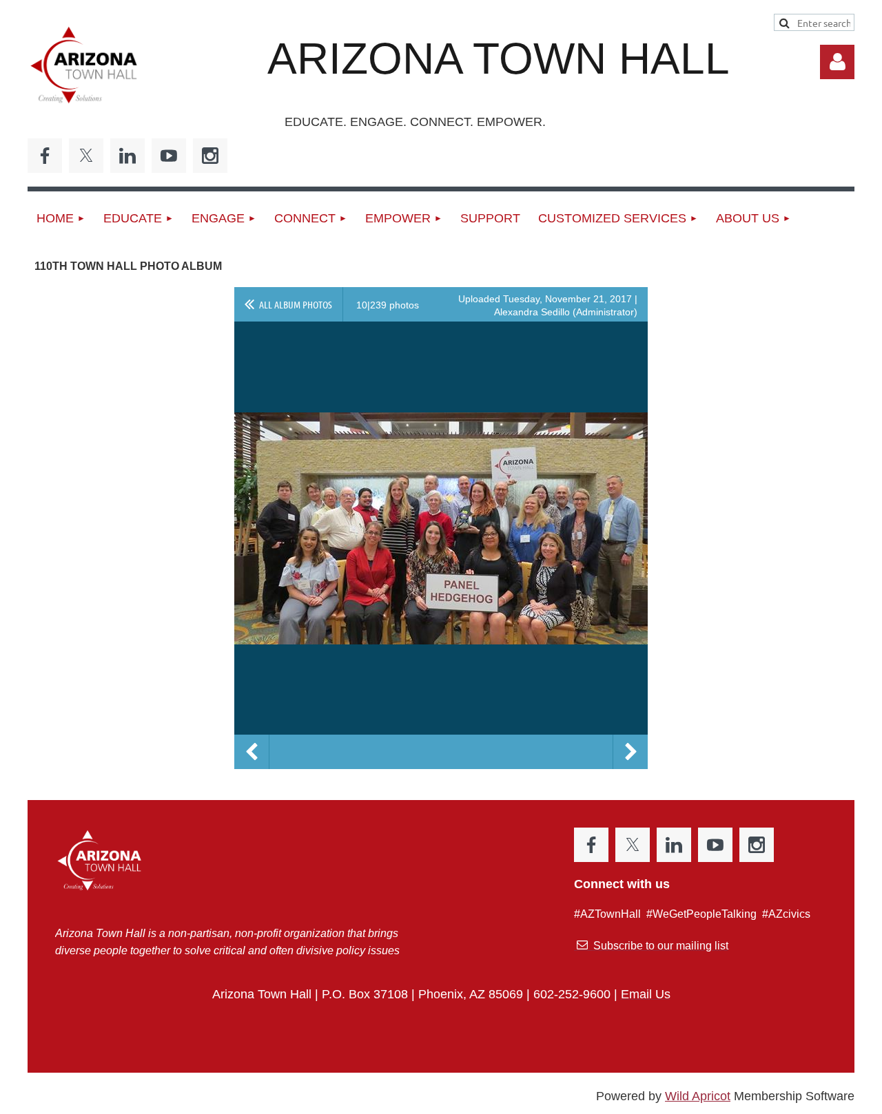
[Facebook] (45, 155)
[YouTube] (169, 155)
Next (630, 752)
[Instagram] (210, 155)
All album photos (295, 304)
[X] (86, 155)
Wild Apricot (697, 1096)
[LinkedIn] (127, 155)
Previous (251, 752)
